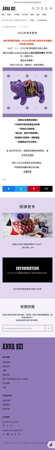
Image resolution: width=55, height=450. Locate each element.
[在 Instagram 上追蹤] (4, 425)
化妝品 (44, 14)
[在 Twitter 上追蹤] (11, 425)
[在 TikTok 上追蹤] (4, 434)
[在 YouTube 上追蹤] (7, 434)
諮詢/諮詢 (6, 362)
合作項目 (25, 14)
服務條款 (6, 404)
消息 (3, 14)
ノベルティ (25, 27)
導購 (4, 370)
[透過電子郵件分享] (46, 189)
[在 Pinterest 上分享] (34, 189)
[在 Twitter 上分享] (21, 189)
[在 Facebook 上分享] (9, 189)
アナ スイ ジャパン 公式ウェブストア (14, 20)
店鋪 (37, 14)
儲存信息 (6, 366)
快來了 (9, 14)
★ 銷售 (16, 14)
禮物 (32, 14)
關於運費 (6, 383)
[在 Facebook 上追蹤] (7, 425)
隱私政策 (6, 374)
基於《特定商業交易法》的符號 (15, 379)
